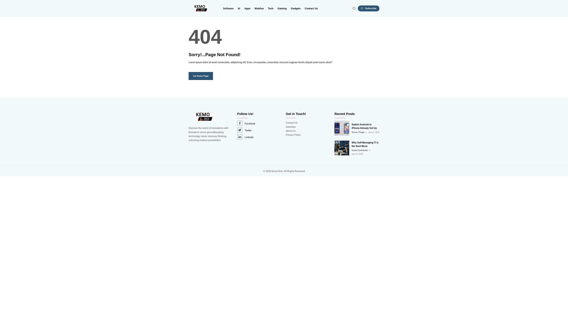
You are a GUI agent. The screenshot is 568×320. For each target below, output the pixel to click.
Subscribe (370, 8)
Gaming (282, 8)
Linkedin (249, 137)
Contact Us (311, 8)
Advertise (291, 127)
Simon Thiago (358, 132)
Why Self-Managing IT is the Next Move (365, 144)
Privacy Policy (293, 135)
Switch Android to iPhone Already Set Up (364, 126)
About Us (291, 131)
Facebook (250, 123)
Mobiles (259, 8)
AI (239, 8)
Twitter (248, 130)
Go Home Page (201, 76)
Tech (270, 8)
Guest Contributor (360, 150)
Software (228, 8)
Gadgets (296, 8)
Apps (247, 8)
